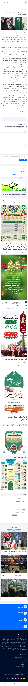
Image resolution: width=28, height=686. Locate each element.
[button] (16, 196)
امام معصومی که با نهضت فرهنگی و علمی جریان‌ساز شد (14, 194)
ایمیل (25, 145)
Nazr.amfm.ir (9, 308)
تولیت (25, 118)
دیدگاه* (25, 131)
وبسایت (25, 150)
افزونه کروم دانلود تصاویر (21, 666)
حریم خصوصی (23, 664)
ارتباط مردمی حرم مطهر (21, 659)
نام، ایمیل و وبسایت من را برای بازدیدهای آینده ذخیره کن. (13, 156)
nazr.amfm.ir (17, 427)
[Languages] (4, 2)
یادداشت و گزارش (22, 178)
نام (26, 140)
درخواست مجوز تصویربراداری (20, 657)
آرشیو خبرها (24, 662)
